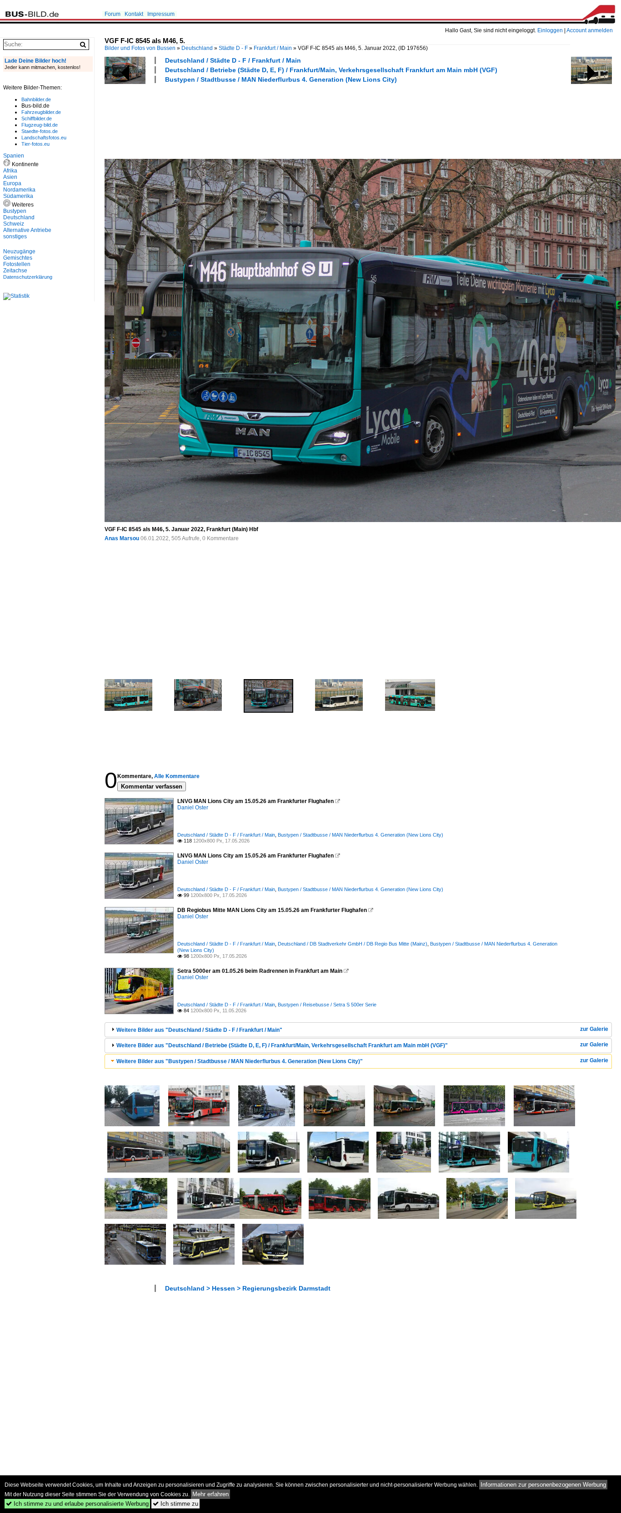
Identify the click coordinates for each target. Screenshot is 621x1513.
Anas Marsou (122, 538)
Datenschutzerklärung (27, 277)
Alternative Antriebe (27, 230)
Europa (12, 183)
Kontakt (134, 14)
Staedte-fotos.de (39, 131)
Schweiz (13, 224)
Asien (10, 177)
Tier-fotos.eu (35, 144)
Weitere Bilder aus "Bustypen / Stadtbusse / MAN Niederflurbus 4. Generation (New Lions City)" (239, 1061)
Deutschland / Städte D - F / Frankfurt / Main (233, 60)
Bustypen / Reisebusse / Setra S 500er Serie (327, 1004)
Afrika (10, 171)
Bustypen (14, 211)
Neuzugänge (19, 251)
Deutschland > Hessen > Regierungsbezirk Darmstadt (248, 1288)
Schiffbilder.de (36, 118)
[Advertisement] (270, 119)
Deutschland (197, 48)
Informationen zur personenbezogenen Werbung (543, 1484)
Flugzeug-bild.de (39, 125)
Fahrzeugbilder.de (41, 112)
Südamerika (18, 196)
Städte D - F (233, 48)
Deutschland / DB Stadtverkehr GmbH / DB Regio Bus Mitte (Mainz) (352, 943)
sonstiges (15, 236)
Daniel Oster (192, 807)
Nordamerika (19, 190)
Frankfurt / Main (273, 48)
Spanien (13, 156)
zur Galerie (594, 1029)
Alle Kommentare (177, 776)
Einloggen (550, 30)
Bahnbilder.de (36, 99)
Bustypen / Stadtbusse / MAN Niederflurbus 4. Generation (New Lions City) (281, 79)
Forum (112, 14)
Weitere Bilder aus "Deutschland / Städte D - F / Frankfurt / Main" (199, 1030)
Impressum (161, 14)
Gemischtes (17, 258)
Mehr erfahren (210, 1494)
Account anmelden (589, 30)
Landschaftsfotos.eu (43, 137)
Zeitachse (15, 270)
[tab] (358, 1029)
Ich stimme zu (175, 1503)
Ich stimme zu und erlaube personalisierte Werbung (77, 1503)
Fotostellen (16, 264)
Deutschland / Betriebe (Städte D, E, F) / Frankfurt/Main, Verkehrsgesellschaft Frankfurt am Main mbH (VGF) (331, 70)
